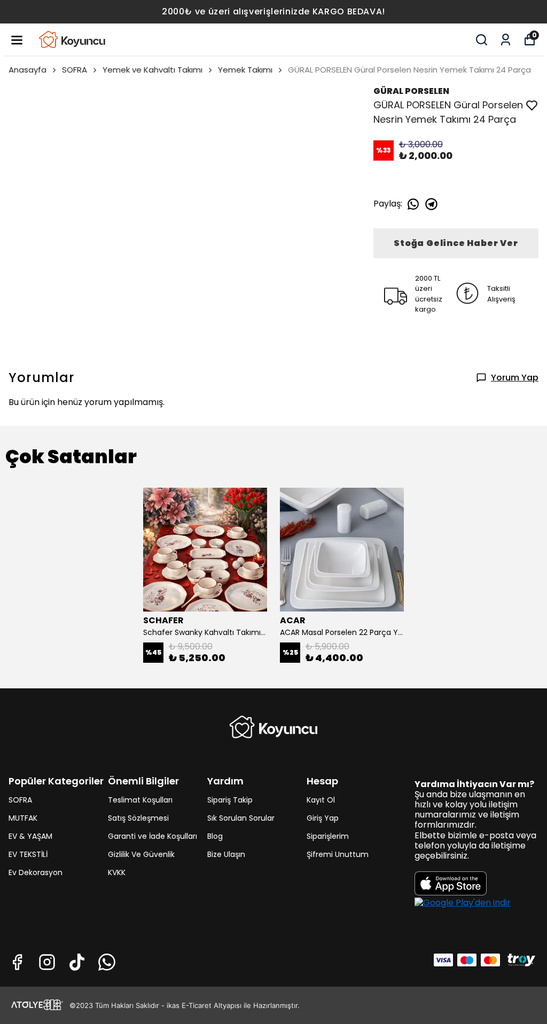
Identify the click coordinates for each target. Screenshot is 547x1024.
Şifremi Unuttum (338, 854)
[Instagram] (47, 962)
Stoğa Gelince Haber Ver (456, 243)
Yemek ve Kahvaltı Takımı (152, 69)
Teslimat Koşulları (140, 800)
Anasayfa (27, 69)
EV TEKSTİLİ (28, 854)
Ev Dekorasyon (35, 872)
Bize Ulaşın (226, 854)
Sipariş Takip (230, 800)
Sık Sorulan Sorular (241, 818)
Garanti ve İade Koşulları (152, 836)
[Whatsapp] (106, 962)
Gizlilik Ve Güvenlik (141, 854)
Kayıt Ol (321, 800)
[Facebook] (17, 962)
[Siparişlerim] (505, 39)
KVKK (117, 872)
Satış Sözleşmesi (138, 818)
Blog (215, 836)
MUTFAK (23, 818)
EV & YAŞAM (30, 836)
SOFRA (74, 69)
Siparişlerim (328, 836)
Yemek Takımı (245, 69)
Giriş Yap (323, 818)
